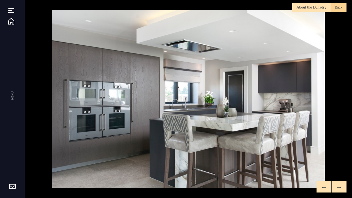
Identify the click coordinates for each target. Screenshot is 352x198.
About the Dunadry (311, 7)
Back (338, 7)
